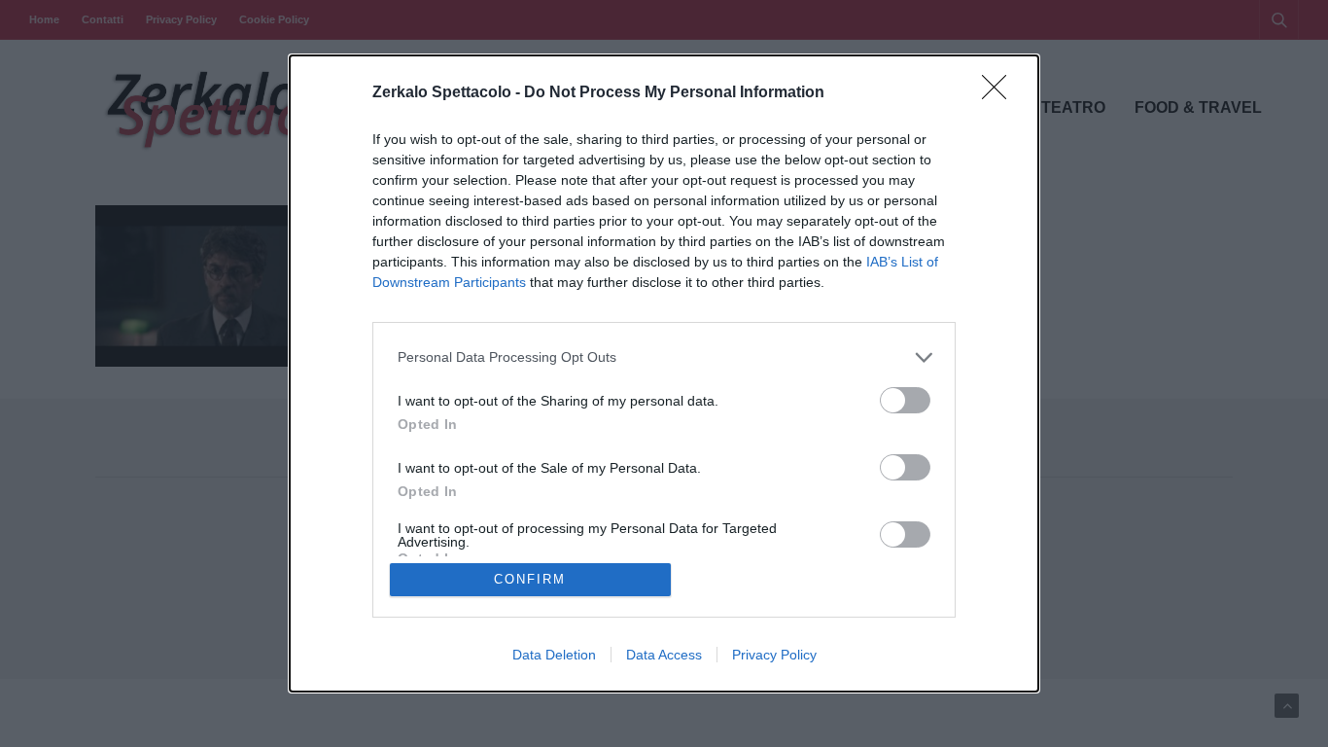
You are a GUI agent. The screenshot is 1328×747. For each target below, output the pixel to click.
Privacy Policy (774, 654)
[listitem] (664, 357)
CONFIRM (530, 579)
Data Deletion (554, 654)
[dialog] (664, 373)
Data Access (664, 654)
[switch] (905, 400)
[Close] (1000, 93)
